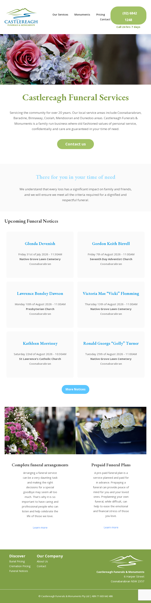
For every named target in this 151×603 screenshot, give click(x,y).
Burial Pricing (17, 561)
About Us (42, 561)
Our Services (60, 14)
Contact (105, 19)
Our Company (50, 555)
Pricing (100, 14)
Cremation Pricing (19, 566)
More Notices (75, 389)
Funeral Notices (18, 571)
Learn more (40, 527)
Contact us (75, 144)
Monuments (82, 14)
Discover (17, 555)
